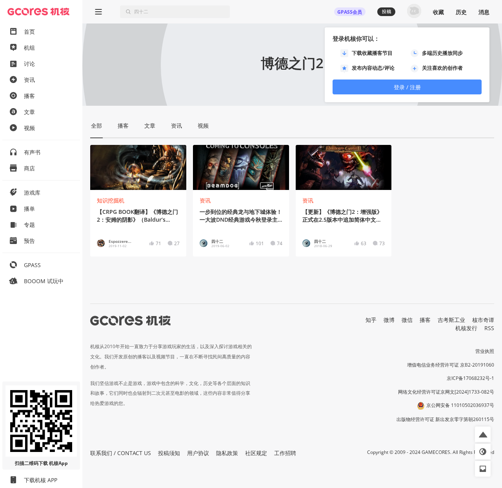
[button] (483, 434)
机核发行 (466, 328)
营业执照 (484, 351)
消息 (483, 12)
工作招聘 (285, 453)
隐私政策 (227, 453)
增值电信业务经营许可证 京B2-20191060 (450, 364)
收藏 (438, 12)
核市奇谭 (483, 320)
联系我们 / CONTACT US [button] (120, 453)
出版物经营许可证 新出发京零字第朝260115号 (445, 419)
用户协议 (198, 453)
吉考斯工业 (451, 320)
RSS (489, 328)
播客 (425, 320)
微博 (389, 320)
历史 (461, 12)
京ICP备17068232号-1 (470, 378)
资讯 (205, 200)
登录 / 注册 (407, 87)
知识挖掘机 (110, 200)
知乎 (371, 320)
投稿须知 (169, 453)
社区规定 (256, 453)
